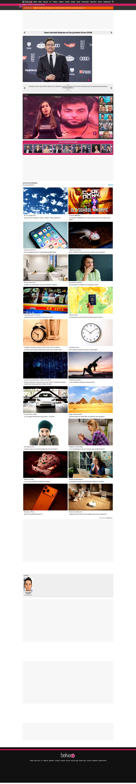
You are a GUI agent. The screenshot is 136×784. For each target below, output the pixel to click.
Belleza (37, 761)
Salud (68, 761)
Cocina (57, 761)
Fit (42, 761)
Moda (32, 761)
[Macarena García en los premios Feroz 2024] (47, 148)
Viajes (89, 761)
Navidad (94, 761)
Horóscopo (102, 761)
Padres (51, 761)
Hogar (62, 761)
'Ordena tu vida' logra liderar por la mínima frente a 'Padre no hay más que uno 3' (54, 8)
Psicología (74, 761)
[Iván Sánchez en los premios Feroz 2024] (28, 148)
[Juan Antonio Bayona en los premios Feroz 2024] (86, 148)
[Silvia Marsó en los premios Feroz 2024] (76, 148)
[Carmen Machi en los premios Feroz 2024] (37, 148)
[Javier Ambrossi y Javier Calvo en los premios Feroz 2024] (105, 148)
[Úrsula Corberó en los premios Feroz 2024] (67, 148)
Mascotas (82, 761)
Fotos (29, 4)
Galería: (68, 142)
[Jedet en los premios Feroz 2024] (96, 148)
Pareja (45, 761)
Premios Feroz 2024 (38, 4)
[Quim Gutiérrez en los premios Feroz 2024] (57, 148)
